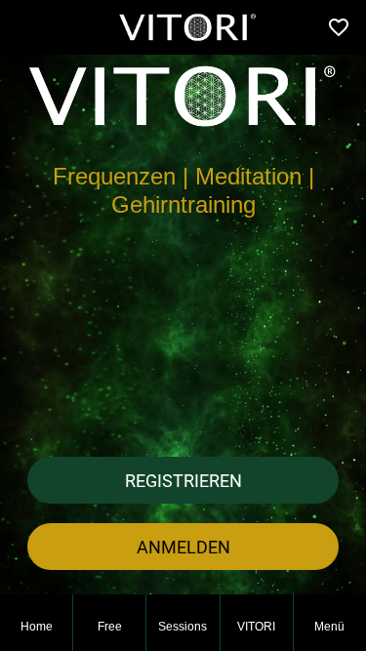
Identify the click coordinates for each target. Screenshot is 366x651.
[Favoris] (338, 27)
